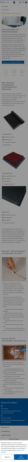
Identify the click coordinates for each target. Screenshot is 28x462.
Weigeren (7, 457)
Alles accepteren (21, 457)
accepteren (19, 450)
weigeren (3, 452)
